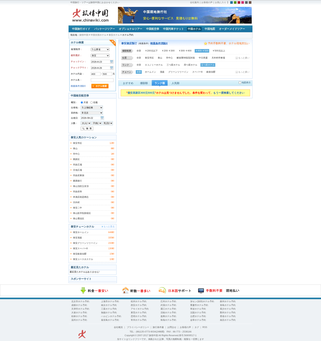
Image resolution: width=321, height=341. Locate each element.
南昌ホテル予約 (228, 320)
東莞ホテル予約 (138, 312)
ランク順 (160, 83)
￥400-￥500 (201, 50)
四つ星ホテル (190, 65)
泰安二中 (77, 207)
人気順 (175, 83)
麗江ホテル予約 (168, 309)
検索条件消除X (159, 43)
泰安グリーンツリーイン (85, 243)
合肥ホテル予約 (198, 316)
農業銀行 (77, 181)
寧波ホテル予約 (198, 309)
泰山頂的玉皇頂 (81, 186)
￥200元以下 (151, 50)
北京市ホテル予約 (80, 301)
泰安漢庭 (77, 237)
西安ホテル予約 (138, 305)
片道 (85, 102)
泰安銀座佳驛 (79, 254)
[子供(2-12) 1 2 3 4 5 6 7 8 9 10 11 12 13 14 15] (97, 123)
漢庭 (162, 72)
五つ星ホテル (208, 65)
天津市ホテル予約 (80, 309)
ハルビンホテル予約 (111, 316)
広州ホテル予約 (168, 301)
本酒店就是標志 (81, 197)
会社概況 (118, 327)
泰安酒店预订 (129, 43)
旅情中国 (83, 35)
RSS (204, 327)
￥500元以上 (218, 50)
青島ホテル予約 (228, 305)
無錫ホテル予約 (109, 312)
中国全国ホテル (98, 35)
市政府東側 (78, 175)
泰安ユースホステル (83, 259)
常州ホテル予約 (138, 320)
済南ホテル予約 (168, 312)
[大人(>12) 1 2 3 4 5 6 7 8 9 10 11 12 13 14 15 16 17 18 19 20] (86, 123)
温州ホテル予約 (79, 320)
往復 (95, 102)
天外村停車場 (218, 57)
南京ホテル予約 (109, 305)
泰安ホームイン (81, 232)
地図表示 (246, 82)
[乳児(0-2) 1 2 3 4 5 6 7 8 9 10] (108, 123)
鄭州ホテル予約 (228, 312)
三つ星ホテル (173, 65)
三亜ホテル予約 (109, 309)
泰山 (160, 57)
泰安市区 (149, 57)
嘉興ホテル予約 (168, 316)
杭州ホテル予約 (138, 301)
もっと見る (109, 226)
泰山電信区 (78, 218)
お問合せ (171, 327)
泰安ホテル (114, 35)
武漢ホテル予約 (168, 305)
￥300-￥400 (185, 50)
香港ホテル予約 (228, 316)
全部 (139, 50)
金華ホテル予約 (198, 320)
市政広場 (77, 164)
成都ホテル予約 (79, 305)
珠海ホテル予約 (168, 320)
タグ (196, 327)
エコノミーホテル (154, 65)
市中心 (169, 57)
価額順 (144, 83)
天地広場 (77, 170)
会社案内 (194, 2)
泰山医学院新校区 (82, 213)
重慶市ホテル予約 (199, 305)
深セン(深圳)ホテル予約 (202, 301)
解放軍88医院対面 (186, 57)
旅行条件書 (158, 327)
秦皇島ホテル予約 (110, 320)
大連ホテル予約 (79, 312)
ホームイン (150, 72)
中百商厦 (203, 57)
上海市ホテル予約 (110, 301)
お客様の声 (207, 2)
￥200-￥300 (168, 50)
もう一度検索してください (228, 92)
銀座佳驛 (210, 72)
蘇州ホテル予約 (228, 301)
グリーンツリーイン (178, 72)
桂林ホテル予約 (79, 316)
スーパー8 (197, 72)
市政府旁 (77, 191)
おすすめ (128, 83)
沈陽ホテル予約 (198, 312)
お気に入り (220, 2)
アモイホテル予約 (140, 309)
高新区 (76, 159)
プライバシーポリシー (137, 327)
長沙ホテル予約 (228, 309)
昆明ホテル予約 (138, 316)
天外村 (76, 202)
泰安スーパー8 (80, 248)
